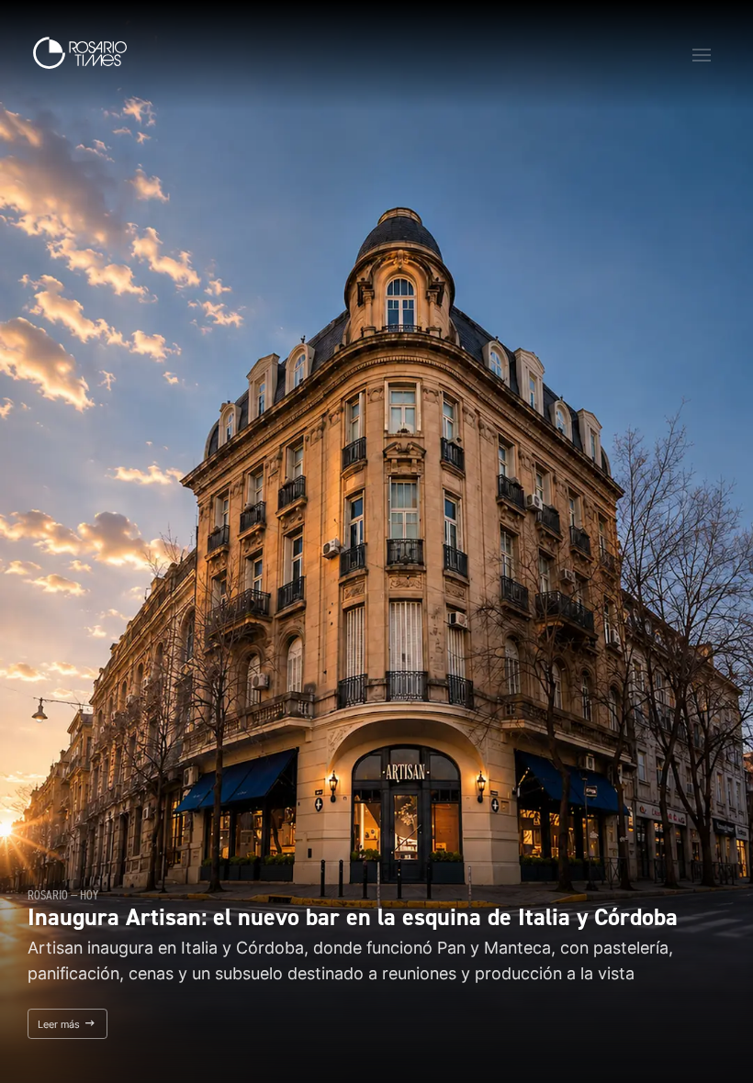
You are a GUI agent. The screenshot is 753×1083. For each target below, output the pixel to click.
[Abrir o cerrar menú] (701, 55)
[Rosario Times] (80, 53)
